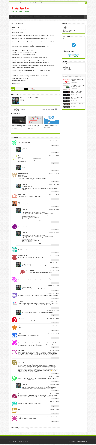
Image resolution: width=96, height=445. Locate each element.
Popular (65, 76)
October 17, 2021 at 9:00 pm (53, 325)
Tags (81, 76)
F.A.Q (74, 16)
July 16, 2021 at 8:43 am (54, 262)
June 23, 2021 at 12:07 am (54, 209)
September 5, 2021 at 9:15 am (53, 293)
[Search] (86, 3)
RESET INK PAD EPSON (28, 16)
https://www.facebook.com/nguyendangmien (36, 220)
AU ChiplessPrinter (67, 63)
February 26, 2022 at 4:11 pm (53, 341)
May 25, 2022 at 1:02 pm (54, 376)
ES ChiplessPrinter (67, 66)
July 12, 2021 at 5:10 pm (54, 247)
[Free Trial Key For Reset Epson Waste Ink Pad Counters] (66, 87)
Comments (75, 76)
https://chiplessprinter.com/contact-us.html (43, 388)
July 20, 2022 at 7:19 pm (54, 409)
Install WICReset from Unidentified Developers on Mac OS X (35, 127)
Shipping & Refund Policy (50, 125)
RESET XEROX (54, 16)
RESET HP (60, 16)
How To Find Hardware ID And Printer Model (19, 126)
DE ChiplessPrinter (67, 65)
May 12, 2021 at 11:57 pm (54, 173)
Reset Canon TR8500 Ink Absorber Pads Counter (19, 109)
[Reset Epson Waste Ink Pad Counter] (66, 81)
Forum (42, 2)
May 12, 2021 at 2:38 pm (54, 155)
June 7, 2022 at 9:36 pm (54, 393)
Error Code (37, 2)
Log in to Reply (55, 145)
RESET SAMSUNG (45, 16)
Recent (70, 76)
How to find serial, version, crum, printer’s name (49, 109)
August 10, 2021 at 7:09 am (53, 285)
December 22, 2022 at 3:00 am (53, 416)
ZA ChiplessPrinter (67, 69)
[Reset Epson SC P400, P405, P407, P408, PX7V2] (66, 105)
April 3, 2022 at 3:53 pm (54, 350)
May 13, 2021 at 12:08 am (54, 184)
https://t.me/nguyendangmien (32, 217)
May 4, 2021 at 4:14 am (54, 140)
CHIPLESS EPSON (18, 16)
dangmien (15, 29)
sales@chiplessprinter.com (30, 216)
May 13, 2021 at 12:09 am (54, 148)
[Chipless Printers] (21, 9)
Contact (78, 16)
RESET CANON (37, 16)
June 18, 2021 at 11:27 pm (54, 225)
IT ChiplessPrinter (67, 68)
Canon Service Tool (30, 2)
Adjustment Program (19, 2)
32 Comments (27, 29)
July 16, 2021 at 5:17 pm (54, 270)
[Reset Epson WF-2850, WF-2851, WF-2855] (66, 99)
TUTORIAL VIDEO (67, 16)
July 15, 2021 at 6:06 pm (54, 255)
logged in (26, 428)
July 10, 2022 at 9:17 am (54, 401)
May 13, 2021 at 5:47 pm (54, 194)
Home (12, 16)
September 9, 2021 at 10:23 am (53, 301)
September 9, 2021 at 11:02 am (53, 310)
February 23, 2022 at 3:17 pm (53, 333)
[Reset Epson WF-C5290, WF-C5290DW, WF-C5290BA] (66, 93)
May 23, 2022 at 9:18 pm (54, 360)
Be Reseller (12, 2)
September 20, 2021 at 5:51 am (53, 318)
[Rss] (77, 3)
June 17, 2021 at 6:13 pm (54, 202)
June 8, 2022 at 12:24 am (54, 384)
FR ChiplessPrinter (67, 67)
